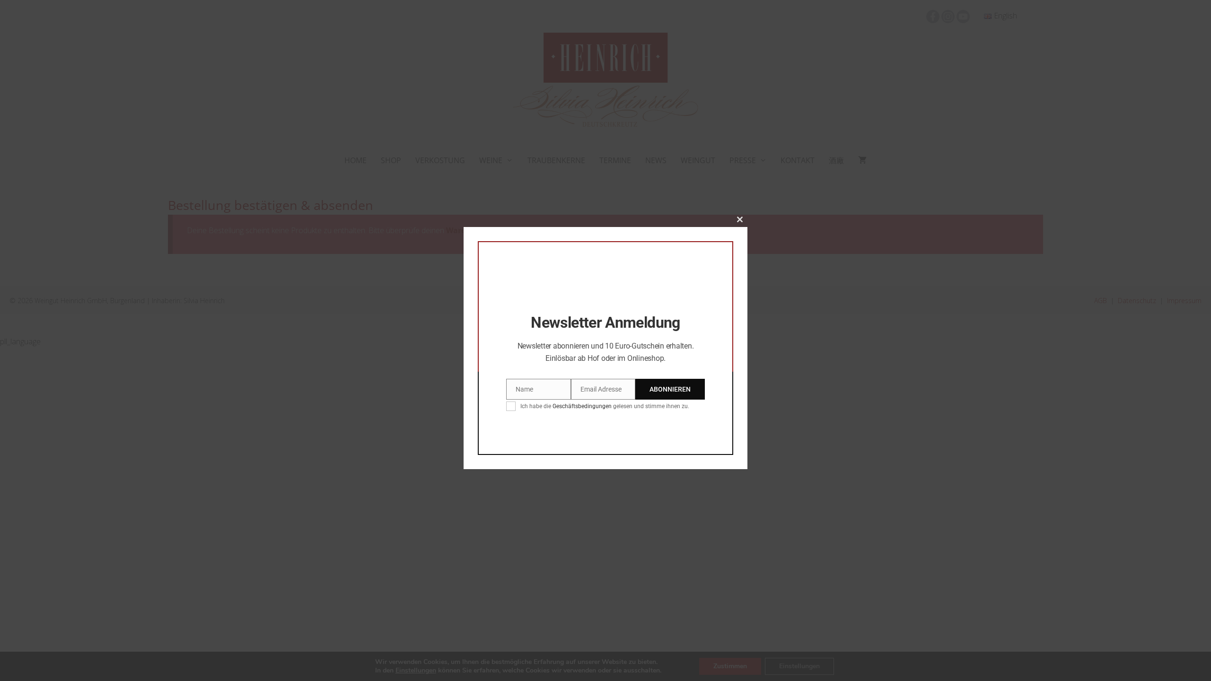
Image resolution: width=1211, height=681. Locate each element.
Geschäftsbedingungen (582, 406)
